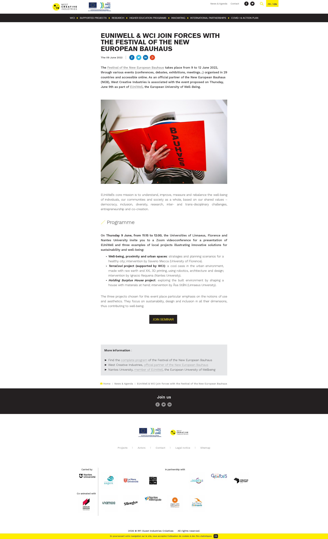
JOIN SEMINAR (163, 319)
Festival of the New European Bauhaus (135, 67)
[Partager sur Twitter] (138, 58)
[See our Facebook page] (246, 4)
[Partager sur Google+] (152, 58)
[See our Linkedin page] (169, 405)
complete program (134, 360)
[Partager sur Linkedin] (145, 58)
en (275, 4)
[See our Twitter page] (252, 4)
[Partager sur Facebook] (131, 58)
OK (215, 536)
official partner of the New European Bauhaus (176, 365)
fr (269, 4)
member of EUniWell (148, 369)
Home (106, 383)
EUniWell (136, 87)
